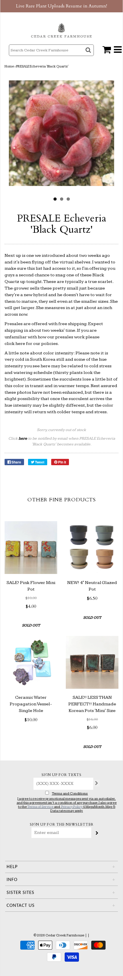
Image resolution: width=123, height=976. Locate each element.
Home (9, 66)
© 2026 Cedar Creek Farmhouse (58, 935)
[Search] (88, 55)
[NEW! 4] (92, 547)
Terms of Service (40, 807)
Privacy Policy (71, 807)
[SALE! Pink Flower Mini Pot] (31, 547)
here (20, 343)
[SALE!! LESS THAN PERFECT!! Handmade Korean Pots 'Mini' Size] (92, 662)
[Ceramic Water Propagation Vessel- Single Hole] (31, 662)
